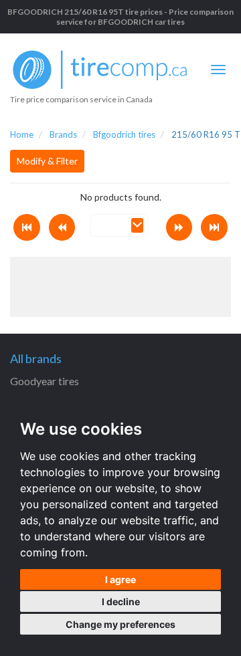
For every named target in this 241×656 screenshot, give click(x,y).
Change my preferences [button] (120, 624)
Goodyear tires (44, 380)
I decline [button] (121, 601)
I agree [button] (120, 579)
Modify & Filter (47, 161)
